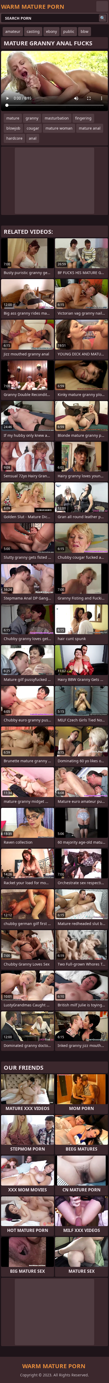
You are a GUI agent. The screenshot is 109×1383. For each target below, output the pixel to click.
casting (33, 31)
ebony (51, 31)
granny (32, 118)
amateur (12, 31)
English (102, 6)
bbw (84, 31)
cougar (33, 128)
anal (33, 138)
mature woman (59, 128)
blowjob (13, 128)
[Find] (102, 18)
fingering (83, 118)
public (68, 31)
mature (12, 118)
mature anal (90, 128)
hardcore (14, 138)
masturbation (57, 118)
